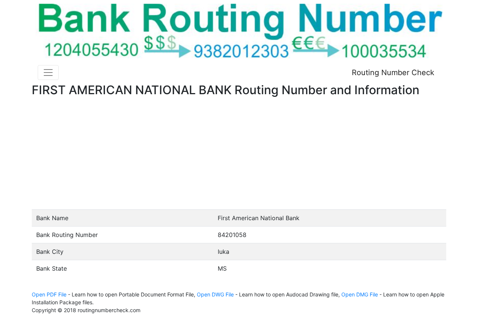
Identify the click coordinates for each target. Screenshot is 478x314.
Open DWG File (215, 294)
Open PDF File (49, 294)
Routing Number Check (393, 72)
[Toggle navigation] (48, 72)
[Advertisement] (239, 153)
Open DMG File (359, 294)
